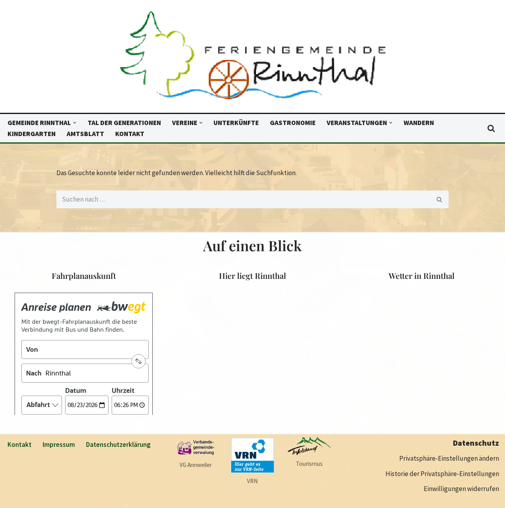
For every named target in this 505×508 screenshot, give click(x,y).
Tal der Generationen (124, 122)
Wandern (419, 122)
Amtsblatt (85, 133)
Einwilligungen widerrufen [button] (461, 488)
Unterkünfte (236, 122)
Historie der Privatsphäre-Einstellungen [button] (442, 473)
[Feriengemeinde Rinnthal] (252, 58)
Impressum (59, 444)
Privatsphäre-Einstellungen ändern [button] (449, 458)
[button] (75, 123)
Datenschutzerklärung (118, 444)
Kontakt (129, 133)
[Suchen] (491, 128)
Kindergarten (31, 133)
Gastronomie (293, 122)
